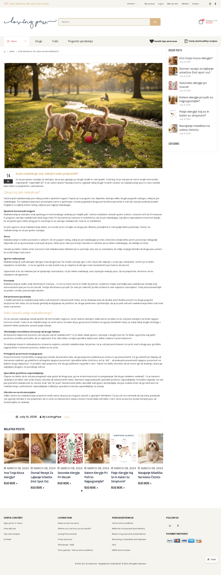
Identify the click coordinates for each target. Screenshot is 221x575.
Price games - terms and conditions (75, 550)
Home (5, 51)
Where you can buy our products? (74, 528)
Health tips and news (165, 41)
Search (155, 21)
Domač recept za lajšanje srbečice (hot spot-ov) (196, 70)
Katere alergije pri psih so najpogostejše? (196, 99)
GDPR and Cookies (121, 550)
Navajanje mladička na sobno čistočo (194, 128)
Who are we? (172, 4)
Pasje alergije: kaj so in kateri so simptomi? (194, 113)
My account (150, 4)
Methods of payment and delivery (128, 528)
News (12, 51)
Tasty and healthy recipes (202, 41)
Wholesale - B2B (66, 544)
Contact (195, 4)
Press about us (65, 539)
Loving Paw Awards (67, 534)
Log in (161, 4)
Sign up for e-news (13, 523)
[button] (81, 490)
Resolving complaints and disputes (129, 539)
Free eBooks (10, 528)
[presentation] (8, 452)
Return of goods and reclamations (129, 534)
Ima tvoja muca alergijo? (196, 58)
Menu (14, 41)
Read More (10, 483)
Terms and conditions (122, 523)
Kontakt (7, 539)
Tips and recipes (12, 534)
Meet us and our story (68, 523)
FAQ (114, 544)
